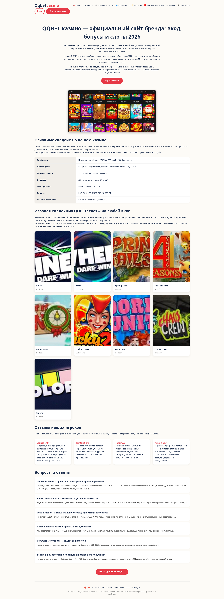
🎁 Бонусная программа (154, 5)
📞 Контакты (87, 5)
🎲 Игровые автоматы (104, 5)
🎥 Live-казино (183, 5)
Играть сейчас (112, 80)
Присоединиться (58, 11)
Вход (39, 11)
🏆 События (137, 5)
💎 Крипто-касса (123, 5)
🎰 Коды (76, 5)
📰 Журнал (170, 5)
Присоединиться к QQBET (112, 571)
